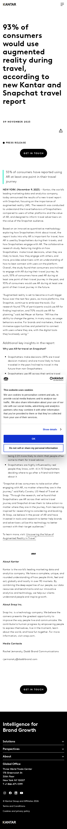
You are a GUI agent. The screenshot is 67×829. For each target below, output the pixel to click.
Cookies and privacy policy (16, 811)
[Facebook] (10, 793)
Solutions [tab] (9, 741)
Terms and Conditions (14, 806)
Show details (50, 429)
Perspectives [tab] (11, 749)
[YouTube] (16, 793)
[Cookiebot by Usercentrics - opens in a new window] (49, 379)
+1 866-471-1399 (14, 784)
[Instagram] (5, 793)
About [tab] (7, 756)
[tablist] (33, 770)
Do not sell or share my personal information (33, 448)
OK (33, 438)
